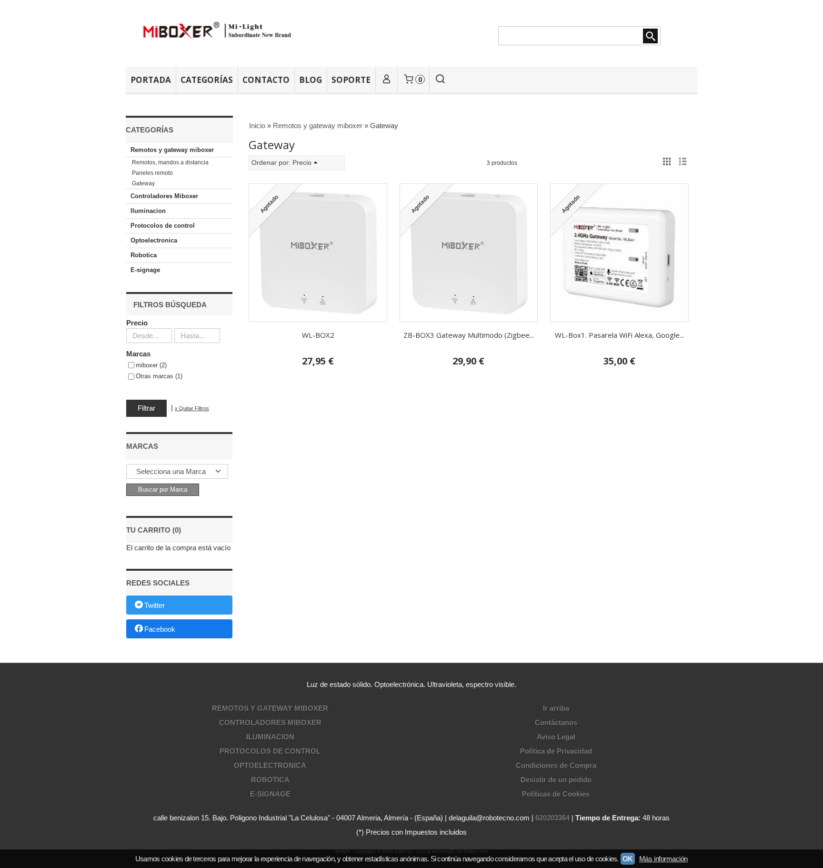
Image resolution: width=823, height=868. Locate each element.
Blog (310, 79)
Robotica (143, 255)
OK (627, 859)
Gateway (143, 183)
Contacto (266, 79)
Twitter (154, 606)
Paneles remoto (152, 173)
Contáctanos (556, 722)
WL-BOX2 (318, 335)
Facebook (159, 629)
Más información (663, 859)
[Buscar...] (441, 80)
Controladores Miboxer (164, 196)
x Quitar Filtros (192, 408)
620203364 (552, 818)
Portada (150, 79)
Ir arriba (556, 708)
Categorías (207, 79)
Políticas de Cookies (556, 794)
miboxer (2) (151, 365)
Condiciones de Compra (556, 765)
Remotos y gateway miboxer (172, 149)
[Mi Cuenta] (386, 80)
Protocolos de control (162, 225)
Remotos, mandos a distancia (170, 162)
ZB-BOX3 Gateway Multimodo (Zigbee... (468, 335)
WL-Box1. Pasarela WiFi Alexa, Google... (619, 335)
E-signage (145, 269)
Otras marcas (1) (159, 376)
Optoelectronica (153, 240)
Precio (137, 323)
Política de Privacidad (556, 751)
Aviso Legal (556, 737)
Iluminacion (148, 210)
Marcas (138, 354)
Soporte (351, 79)
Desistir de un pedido (556, 780)
